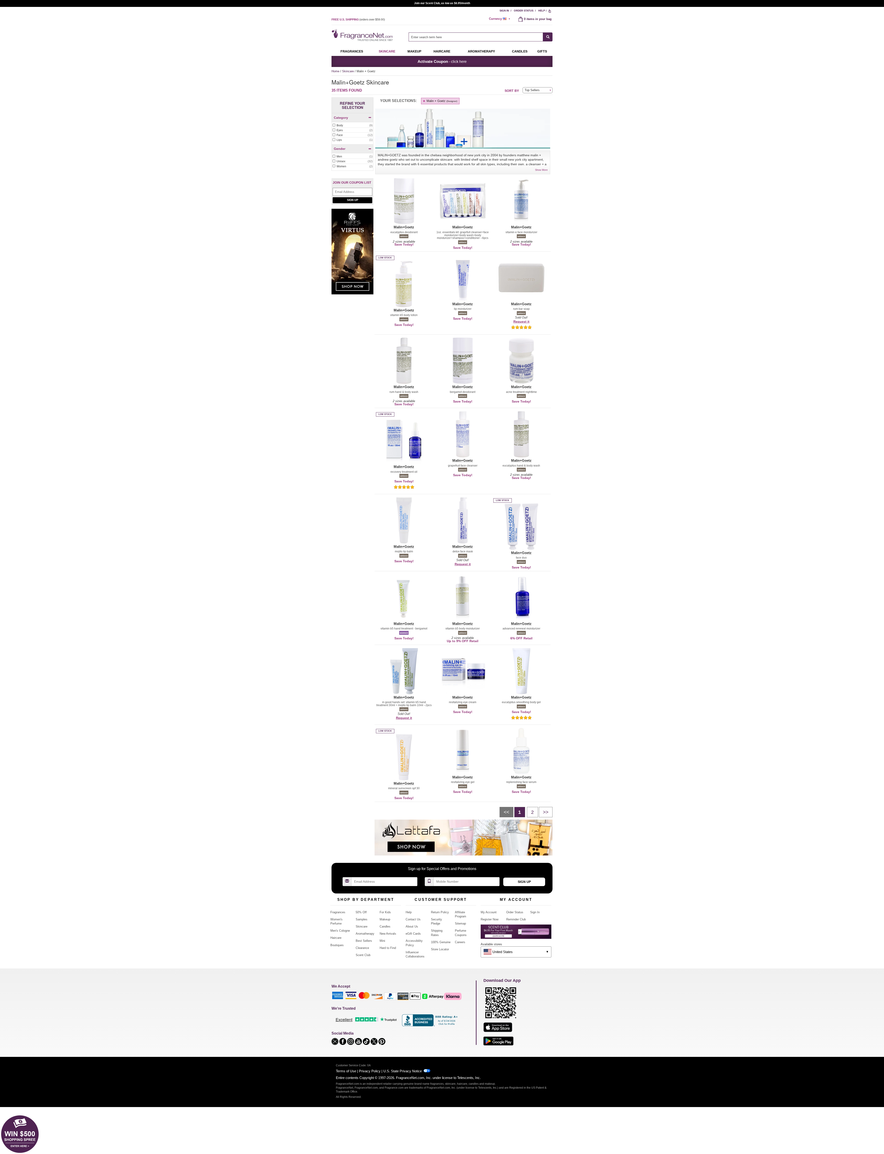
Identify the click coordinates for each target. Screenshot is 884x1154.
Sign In (504, 10)
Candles (385, 926)
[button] (404, 203)
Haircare (441, 51)
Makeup (414, 51)
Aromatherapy (365, 933)
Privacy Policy (370, 1071)
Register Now (489, 919)
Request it (521, 321)
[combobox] (480, 36)
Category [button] (341, 117)
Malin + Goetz (441, 101)
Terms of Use (346, 1071)
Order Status (523, 10)
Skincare (387, 51)
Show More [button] (541, 169)
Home (335, 71)
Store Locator (440, 949)
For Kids (385, 912)
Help (541, 10)
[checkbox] (352, 126)
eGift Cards (413, 933)
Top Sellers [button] (532, 90)
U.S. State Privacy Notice (402, 1071)
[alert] (500, 18)
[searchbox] (476, 36)
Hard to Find (388, 948)
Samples (361, 919)
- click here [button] (442, 61)
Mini (382, 940)
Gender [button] (339, 149)
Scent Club (363, 955)
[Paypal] (390, 996)
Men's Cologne (340, 930)
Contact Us (413, 919)
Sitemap (460, 923)
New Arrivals (388, 933)
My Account (489, 912)
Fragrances (351, 51)
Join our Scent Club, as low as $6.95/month (442, 3)
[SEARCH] (547, 36)
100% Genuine (441, 942)
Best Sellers (364, 940)
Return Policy (440, 912)
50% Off (361, 912)
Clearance (362, 948)
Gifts (542, 51)
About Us (412, 926)
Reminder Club (516, 919)
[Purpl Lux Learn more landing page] (516, 933)
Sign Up (352, 200)
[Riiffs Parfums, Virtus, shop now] (352, 254)
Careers (460, 942)
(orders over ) (358, 19)
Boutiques (337, 945)
